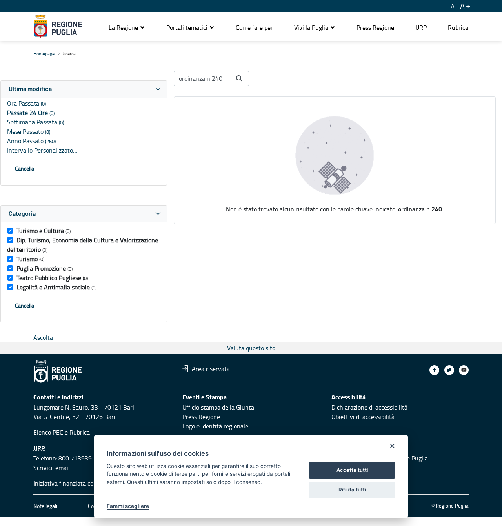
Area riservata (211, 368)
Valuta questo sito (251, 348)
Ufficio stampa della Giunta (218, 407)
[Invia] (239, 78)
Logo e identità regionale (215, 426)
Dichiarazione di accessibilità (369, 407)
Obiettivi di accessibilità (363, 416)
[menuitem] (254, 27)
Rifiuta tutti (352, 489)
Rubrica (79, 432)
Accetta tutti (352, 470)
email (62, 467)
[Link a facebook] (434, 370)
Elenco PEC (48, 432)
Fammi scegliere (128, 506)
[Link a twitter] (449, 370)
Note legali (45, 506)
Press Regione (201, 416)
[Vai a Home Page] (58, 26)
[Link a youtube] (464, 370)
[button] (127, 27)
